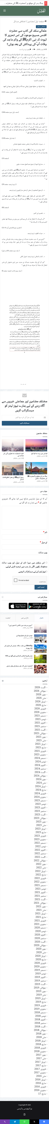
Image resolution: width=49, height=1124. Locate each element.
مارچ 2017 (41, 1066)
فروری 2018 (40, 1048)
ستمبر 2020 (40, 938)
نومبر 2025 (40, 719)
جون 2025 (41, 737)
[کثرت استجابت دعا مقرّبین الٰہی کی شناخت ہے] (13, 445)
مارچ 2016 (41, 1083)
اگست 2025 (40, 730)
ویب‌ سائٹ (42, 553)
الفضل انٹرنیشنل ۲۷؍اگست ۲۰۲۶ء (29, 3)
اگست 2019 (40, 984)
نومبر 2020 (40, 931)
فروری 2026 (40, 709)
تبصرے (8, 617)
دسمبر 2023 (40, 801)
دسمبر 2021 (40, 885)
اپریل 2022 (40, 871)
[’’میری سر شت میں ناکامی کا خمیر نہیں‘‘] (40, 628)
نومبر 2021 (40, 889)
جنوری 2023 (40, 839)
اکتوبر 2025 (40, 723)
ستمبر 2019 (40, 981)
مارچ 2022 (41, 875)
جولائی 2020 (40, 945)
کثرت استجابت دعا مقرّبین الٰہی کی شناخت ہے (13, 454)
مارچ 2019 (41, 1002)
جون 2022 (41, 864)
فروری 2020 (40, 963)
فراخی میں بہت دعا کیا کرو (39, 453)
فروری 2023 (40, 836)
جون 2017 (41, 1055)
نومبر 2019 (40, 974)
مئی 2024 (41, 783)
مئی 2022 (41, 868)
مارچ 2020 (41, 960)
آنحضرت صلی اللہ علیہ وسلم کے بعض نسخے (19, 666)
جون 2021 (41, 907)
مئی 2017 (41, 1058)
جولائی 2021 (40, 903)
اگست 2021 (40, 899)
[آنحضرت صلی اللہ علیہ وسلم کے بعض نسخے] (40, 669)
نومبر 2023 (40, 804)
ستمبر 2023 (40, 811)
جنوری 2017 (40, 1073)
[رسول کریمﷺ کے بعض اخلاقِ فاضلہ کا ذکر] (13, 468)
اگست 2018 (40, 1027)
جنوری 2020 (40, 967)
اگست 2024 (40, 772)
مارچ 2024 (41, 790)
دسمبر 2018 (40, 1013)
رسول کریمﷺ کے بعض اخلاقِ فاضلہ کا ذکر (13, 478)
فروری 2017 (40, 1069)
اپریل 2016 (40, 1080)
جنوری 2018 (40, 1051)
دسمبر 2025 (40, 716)
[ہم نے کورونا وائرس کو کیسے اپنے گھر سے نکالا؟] (40, 659)
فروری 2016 (40, 1087)
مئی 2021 (41, 910)
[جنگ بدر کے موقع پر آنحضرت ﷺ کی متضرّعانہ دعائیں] (36, 468)
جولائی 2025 (40, 733)
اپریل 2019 (40, 998)
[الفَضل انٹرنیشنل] (41, 10)
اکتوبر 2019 (40, 977)
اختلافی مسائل (20, 22)
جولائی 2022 (40, 861)
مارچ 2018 (41, 1044)
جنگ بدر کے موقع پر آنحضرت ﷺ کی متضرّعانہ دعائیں (37, 477)
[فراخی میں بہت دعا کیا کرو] (36, 445)
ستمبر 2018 (40, 1023)
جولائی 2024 (40, 776)
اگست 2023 (40, 815)
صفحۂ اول (39, 22)
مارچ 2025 (41, 748)
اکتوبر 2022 (40, 850)
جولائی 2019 (40, 988)
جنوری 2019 (40, 1009)
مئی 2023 (41, 825)
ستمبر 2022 (40, 854)
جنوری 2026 (40, 712)
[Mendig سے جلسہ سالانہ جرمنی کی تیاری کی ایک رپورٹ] (40, 649)
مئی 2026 (41, 698)
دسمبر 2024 (40, 758)
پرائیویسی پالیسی (24, 1109)
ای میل (43, 543)
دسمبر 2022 (40, 843)
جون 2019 (41, 991)
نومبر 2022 (40, 846)
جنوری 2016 (40, 1090)
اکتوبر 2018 (40, 1020)
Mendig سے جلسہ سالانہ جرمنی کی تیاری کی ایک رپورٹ (18, 647)
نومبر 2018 (40, 1016)
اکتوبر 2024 (40, 765)
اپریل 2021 (40, 914)
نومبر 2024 (40, 762)
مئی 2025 (41, 740)
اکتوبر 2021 (40, 892)
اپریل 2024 (40, 786)
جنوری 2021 (40, 924)
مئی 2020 (41, 952)
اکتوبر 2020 (40, 935)
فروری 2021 (40, 921)
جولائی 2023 (40, 818)
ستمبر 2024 (40, 769)
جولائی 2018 (40, 1030)
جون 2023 (41, 822)
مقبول (41, 617)
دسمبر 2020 (40, 928)
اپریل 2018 (40, 1041)
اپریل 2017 (40, 1062)
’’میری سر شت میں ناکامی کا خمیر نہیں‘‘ (20, 625)
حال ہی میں (25, 617)
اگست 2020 (40, 942)
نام (45, 532)
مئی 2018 (41, 1037)
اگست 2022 (40, 857)
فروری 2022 (40, 878)
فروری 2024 (40, 793)
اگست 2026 (40, 687)
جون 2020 (41, 949)
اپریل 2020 (40, 956)
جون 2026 (41, 695)
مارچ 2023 (41, 832)
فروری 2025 (40, 751)
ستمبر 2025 (40, 726)
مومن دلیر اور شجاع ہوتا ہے (24, 635)
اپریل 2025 (40, 744)
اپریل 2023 (40, 829)
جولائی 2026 (40, 691)
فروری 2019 (40, 1005)
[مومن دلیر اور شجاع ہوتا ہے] (40, 638)
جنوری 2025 (40, 755)
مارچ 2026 (41, 705)
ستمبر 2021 (40, 896)
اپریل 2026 (40, 702)
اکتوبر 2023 (40, 808)
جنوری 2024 (40, 797)
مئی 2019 (41, 995)
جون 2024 (41, 779)
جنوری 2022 (40, 882)
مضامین (30, 22)
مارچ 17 (42, 1094)
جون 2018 (41, 1034)
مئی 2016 (41, 1076)
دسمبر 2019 (40, 970)
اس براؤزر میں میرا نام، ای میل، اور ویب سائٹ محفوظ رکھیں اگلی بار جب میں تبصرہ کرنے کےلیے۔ (24, 565)
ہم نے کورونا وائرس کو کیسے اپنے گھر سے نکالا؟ (18, 656)
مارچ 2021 (41, 917)
